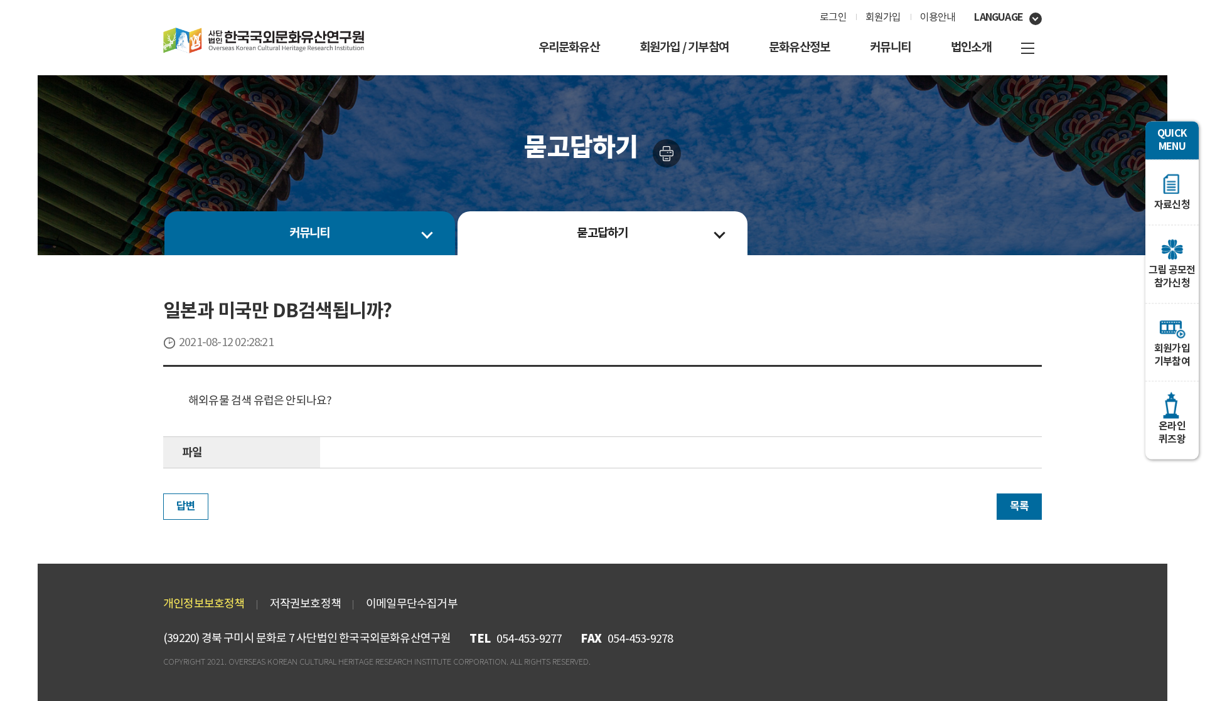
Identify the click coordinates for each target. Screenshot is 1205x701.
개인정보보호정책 (204, 604)
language (998, 17)
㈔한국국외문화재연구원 (263, 40)
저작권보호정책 (305, 604)
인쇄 (667, 153)
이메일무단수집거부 (412, 604)
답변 (185, 506)
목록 (1019, 506)
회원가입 (883, 17)
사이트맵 (1028, 48)
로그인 (833, 17)
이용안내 (938, 17)
